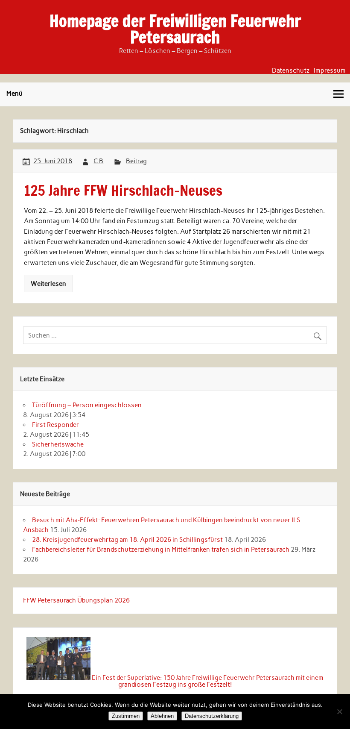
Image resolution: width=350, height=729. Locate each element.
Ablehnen (162, 716)
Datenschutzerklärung (212, 716)
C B (98, 161)
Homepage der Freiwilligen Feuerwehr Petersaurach (175, 29)
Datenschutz (290, 71)
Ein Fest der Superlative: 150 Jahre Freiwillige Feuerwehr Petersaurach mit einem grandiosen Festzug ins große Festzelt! (208, 681)
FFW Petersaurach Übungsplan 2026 (76, 600)
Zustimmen (126, 716)
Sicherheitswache (58, 444)
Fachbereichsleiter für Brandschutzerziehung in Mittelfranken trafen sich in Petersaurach (160, 549)
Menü (14, 93)
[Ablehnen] (339, 711)
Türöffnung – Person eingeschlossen (87, 405)
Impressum (330, 71)
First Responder (55, 425)
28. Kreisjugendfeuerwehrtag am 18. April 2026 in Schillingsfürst (127, 540)
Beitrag (136, 161)
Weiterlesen (48, 284)
